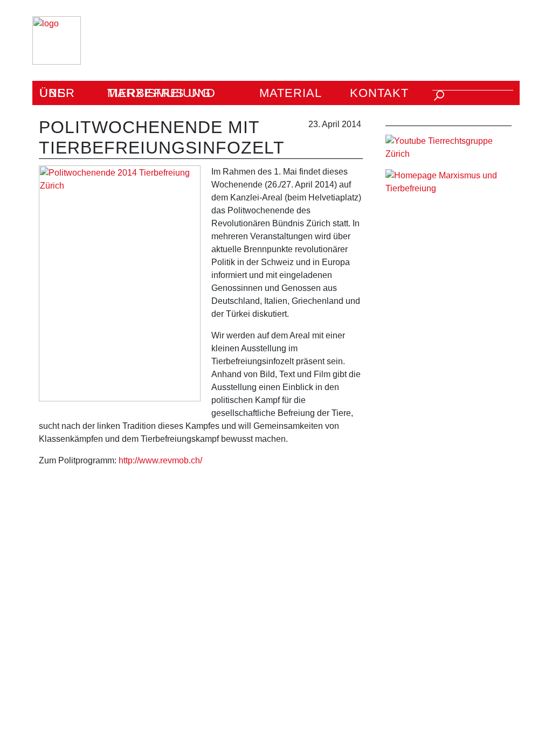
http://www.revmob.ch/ (160, 460)
